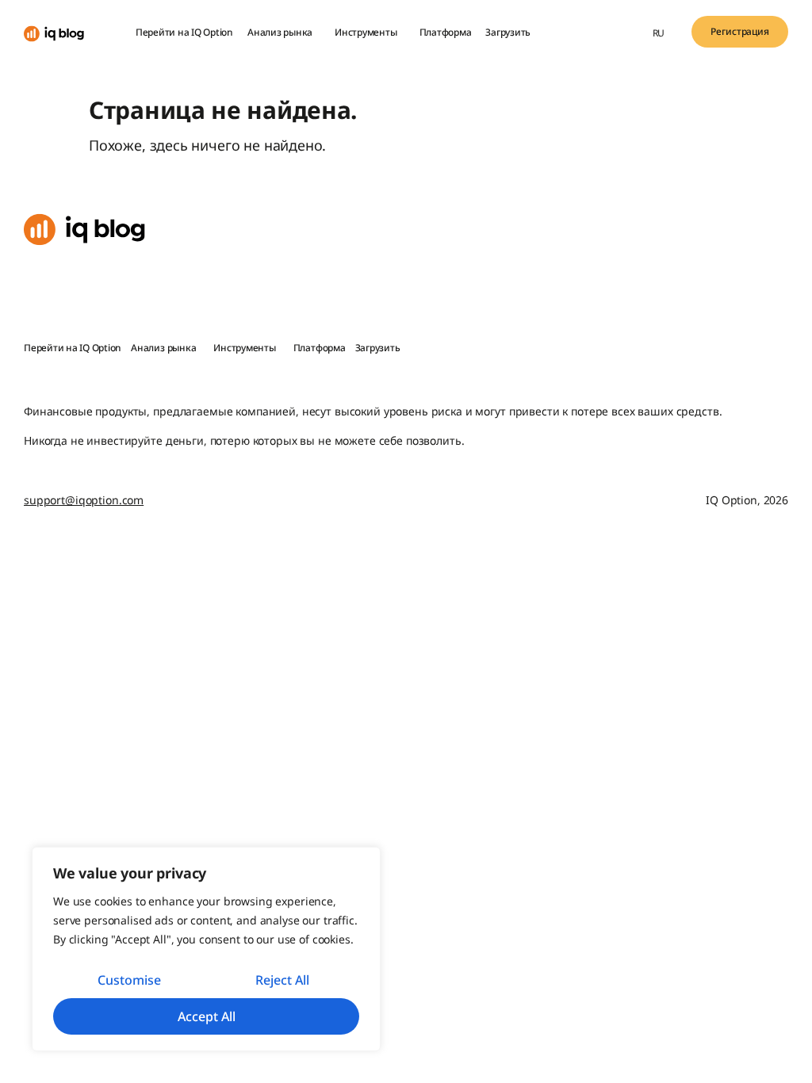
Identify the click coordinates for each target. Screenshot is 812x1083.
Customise (129, 980)
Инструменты (365, 32)
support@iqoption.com (84, 499)
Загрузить (507, 32)
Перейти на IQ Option (184, 32)
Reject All (282, 980)
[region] (206, 949)
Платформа (445, 32)
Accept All (207, 1016)
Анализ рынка (279, 32)
